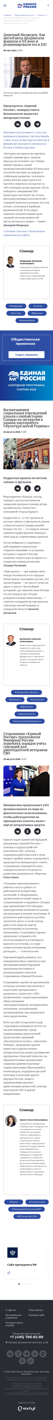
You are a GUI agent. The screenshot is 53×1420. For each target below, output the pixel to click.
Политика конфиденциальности (27, 1386)
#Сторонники (37, 1202)
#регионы (15, 699)
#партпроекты (26, 714)
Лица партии (36, 1310)
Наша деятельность (24, 15)
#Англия (16, 313)
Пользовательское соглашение (26, 1383)
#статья (38, 306)
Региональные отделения (13, 1316)
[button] (19, 1284)
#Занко (14, 1202)
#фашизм (37, 313)
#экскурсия (37, 699)
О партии (11, 1310)
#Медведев (16, 306)
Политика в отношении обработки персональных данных (26, 1390)
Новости (42, 15)
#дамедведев (27, 320)
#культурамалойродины (27, 721)
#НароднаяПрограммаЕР (26, 1209)
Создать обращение (26, 354)
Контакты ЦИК (36, 1315)
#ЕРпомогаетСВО (27, 1216)
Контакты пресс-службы (15, 1324)
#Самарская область (26, 692)
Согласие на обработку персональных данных (26, 1393)
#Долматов (26, 706)
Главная (7, 15)
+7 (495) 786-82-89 (26, 1337)
